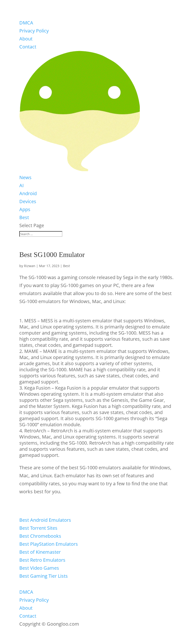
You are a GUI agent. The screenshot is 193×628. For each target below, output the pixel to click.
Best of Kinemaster (40, 552)
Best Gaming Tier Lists (43, 576)
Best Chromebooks (40, 536)
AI (21, 185)
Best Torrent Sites (38, 528)
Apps (24, 209)
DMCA (26, 23)
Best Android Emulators (45, 520)
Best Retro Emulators (42, 560)
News (25, 177)
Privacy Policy (34, 31)
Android (28, 193)
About (25, 39)
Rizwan (29, 266)
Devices (27, 201)
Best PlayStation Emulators (48, 544)
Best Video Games (39, 568)
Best (24, 217)
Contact (27, 46)
